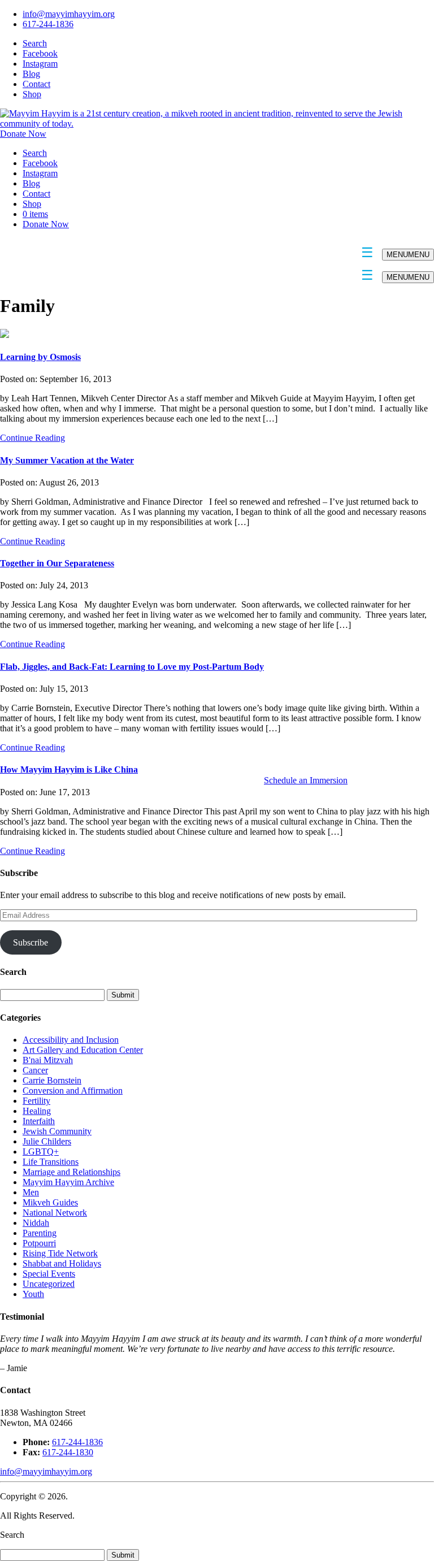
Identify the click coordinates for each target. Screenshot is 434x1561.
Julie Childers (47, 1141)
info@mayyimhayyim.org (69, 14)
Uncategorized (49, 1284)
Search (35, 43)
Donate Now (23, 133)
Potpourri (39, 1243)
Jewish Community (57, 1131)
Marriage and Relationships (71, 1172)
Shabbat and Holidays (62, 1263)
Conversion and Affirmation (73, 1090)
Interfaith (39, 1121)
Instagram (40, 63)
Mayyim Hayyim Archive (68, 1182)
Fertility (36, 1100)
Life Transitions (51, 1162)
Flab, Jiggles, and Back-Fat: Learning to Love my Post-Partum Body (132, 666)
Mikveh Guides (50, 1202)
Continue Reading (32, 438)
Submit (122, 1555)
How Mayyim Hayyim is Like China (69, 769)
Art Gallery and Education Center (83, 1050)
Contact (36, 84)
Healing (37, 1111)
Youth (33, 1294)
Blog (31, 74)
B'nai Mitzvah (48, 1060)
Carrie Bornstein (52, 1080)
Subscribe (30, 942)
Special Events (49, 1273)
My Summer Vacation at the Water (67, 460)
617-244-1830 (67, 1452)
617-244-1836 (48, 24)
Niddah (36, 1223)
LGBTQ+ (41, 1151)
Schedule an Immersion (306, 780)
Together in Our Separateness (57, 563)
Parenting (40, 1233)
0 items (35, 214)
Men (31, 1192)
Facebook (40, 53)
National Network (55, 1212)
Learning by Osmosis (40, 357)
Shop (32, 94)
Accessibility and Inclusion (71, 1039)
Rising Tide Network (60, 1253)
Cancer (35, 1070)
